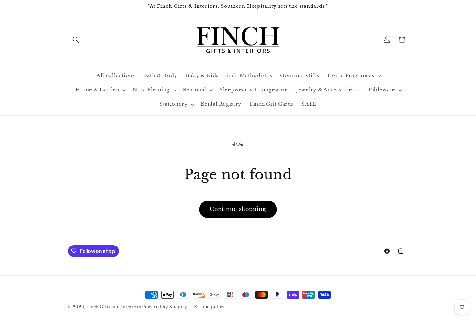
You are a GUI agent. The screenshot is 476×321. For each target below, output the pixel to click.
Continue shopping (238, 209)
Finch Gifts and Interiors (113, 307)
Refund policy (209, 307)
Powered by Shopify (164, 307)
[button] (75, 39)
